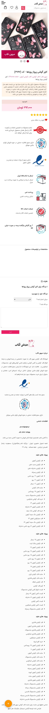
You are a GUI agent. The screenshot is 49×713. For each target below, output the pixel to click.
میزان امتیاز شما (42, 299)
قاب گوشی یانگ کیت (36, 543)
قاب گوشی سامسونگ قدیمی (34, 691)
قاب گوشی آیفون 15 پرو (35, 563)
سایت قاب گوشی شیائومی (34, 661)
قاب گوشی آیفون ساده (36, 676)
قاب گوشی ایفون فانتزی (35, 680)
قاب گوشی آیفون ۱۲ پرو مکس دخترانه (31, 526)
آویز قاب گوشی (38, 586)
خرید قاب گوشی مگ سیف (34, 511)
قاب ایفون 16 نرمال (37, 539)
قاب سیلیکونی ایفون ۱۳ (35, 518)
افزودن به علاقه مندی (37, 120)
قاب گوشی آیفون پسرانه (35, 668)
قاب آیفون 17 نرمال (36, 484)
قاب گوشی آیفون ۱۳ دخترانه (34, 507)
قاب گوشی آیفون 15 (36, 547)
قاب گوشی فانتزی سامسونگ (34, 630)
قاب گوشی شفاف (37, 582)
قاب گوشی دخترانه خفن (35, 468)
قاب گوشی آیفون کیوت (35, 672)
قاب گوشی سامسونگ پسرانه (34, 609)
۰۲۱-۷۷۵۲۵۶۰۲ (24, 427)
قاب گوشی (40, 363)
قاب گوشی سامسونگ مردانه (34, 688)
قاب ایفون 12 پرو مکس (35, 559)
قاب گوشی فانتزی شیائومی (34, 634)
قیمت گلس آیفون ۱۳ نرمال (34, 593)
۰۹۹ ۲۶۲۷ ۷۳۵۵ (24, 432)
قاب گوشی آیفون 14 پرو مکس (33, 555)
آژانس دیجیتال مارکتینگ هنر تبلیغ (18, 708)
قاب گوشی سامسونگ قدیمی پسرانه (31, 695)
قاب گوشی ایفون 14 (36, 566)
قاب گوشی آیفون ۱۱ (37, 649)
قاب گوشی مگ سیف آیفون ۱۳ (33, 522)
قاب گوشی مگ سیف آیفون (34, 514)
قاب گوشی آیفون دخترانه (35, 665)
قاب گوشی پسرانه (37, 472)
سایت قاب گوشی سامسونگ (34, 657)
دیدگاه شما (44, 304)
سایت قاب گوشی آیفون (35, 653)
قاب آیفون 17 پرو (37, 480)
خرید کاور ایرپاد (38, 641)
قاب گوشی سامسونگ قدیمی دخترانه (31, 699)
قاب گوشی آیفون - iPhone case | (19, 76)
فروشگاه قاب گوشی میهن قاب (38, 359)
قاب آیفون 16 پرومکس (35, 491)
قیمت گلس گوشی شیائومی (34, 605)
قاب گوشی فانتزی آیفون (35, 626)
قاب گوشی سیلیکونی (36, 638)
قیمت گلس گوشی (37, 601)
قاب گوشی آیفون (37, 460)
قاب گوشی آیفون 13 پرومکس (33, 645)
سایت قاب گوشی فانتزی (35, 578)
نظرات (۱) (44, 281)
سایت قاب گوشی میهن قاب (20, 705)
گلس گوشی (31, 363)
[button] (28, 61)
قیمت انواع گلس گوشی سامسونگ (32, 589)
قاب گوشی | (35, 76)
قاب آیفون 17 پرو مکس (35, 476)
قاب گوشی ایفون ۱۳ (36, 503)
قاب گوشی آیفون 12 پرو (35, 570)
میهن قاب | (43, 76)
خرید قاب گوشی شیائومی (35, 499)
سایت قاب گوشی (37, 487)
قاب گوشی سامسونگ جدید (34, 495)
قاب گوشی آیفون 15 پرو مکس (33, 551)
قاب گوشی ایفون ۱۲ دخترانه (34, 597)
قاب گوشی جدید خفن (36, 464)
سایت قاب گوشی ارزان (36, 574)
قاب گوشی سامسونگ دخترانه (33, 684)
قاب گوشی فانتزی (37, 622)
